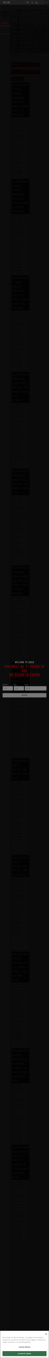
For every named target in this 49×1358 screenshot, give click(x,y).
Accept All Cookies (24, 1353)
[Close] (46, 1334)
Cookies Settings (24, 1347)
